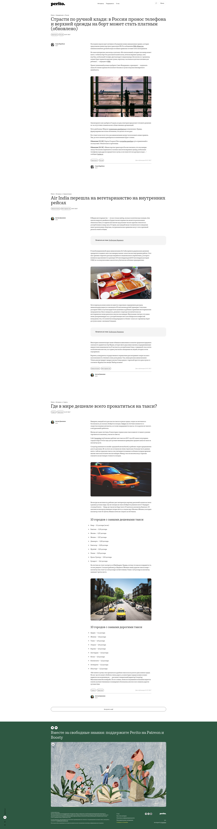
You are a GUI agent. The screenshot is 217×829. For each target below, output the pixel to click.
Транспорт (60, 412)
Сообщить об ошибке (122, 822)
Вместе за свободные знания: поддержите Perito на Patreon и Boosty (107, 735)
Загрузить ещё (108, 709)
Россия (67, 15)
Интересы (101, 3)
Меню (162, 3)
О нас (118, 3)
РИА (108, 61)
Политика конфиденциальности (126, 818)
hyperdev (163, 822)
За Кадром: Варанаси (116, 240)
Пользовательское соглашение (125, 820)
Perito (52, 15)
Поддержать (110, 3)
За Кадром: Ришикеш (116, 332)
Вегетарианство (65, 208)
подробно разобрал (126, 141)
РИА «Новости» (138, 46)
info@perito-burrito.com (62, 820)
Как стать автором (122, 816)
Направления (59, 15)
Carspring (97, 438)
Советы (65, 402)
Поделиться (5, 811)
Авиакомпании (67, 194)
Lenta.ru (100, 154)
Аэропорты (55, 34)
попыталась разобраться (117, 129)
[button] (52, 727)
